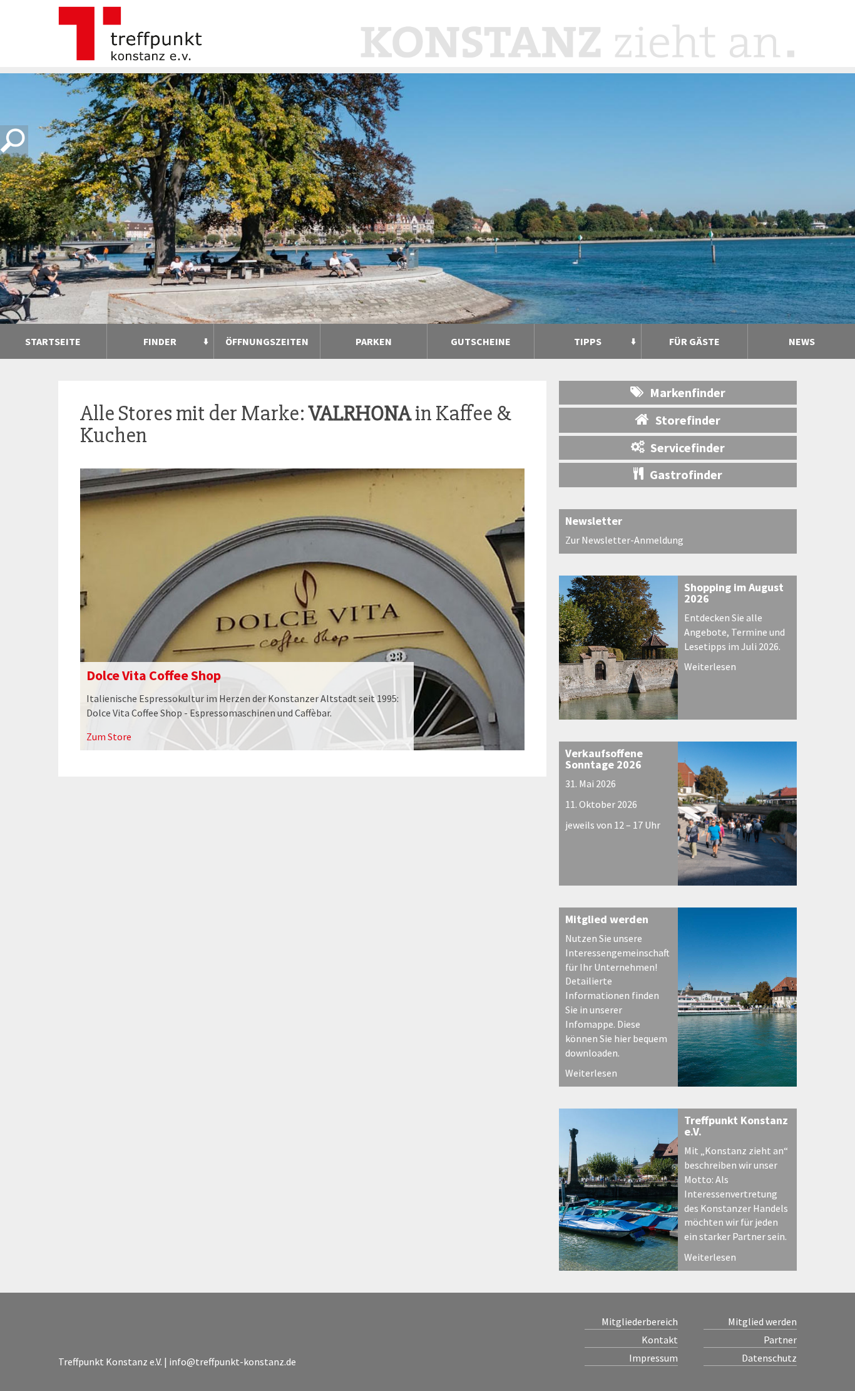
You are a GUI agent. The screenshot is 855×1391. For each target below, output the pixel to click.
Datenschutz (769, 1358)
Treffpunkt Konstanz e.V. (736, 1126)
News (802, 341)
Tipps (588, 341)
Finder (160, 341)
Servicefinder (687, 447)
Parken (374, 341)
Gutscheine (481, 341)
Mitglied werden (606, 919)
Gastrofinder (686, 474)
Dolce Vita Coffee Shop (153, 675)
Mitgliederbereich (640, 1321)
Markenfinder (687, 392)
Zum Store (108, 736)
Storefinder (687, 420)
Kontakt (660, 1339)
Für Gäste (694, 341)
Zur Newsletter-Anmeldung (624, 540)
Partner (780, 1339)
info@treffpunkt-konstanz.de (232, 1361)
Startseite (53, 341)
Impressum (653, 1358)
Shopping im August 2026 (734, 593)
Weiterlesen (710, 666)
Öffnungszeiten (267, 341)
